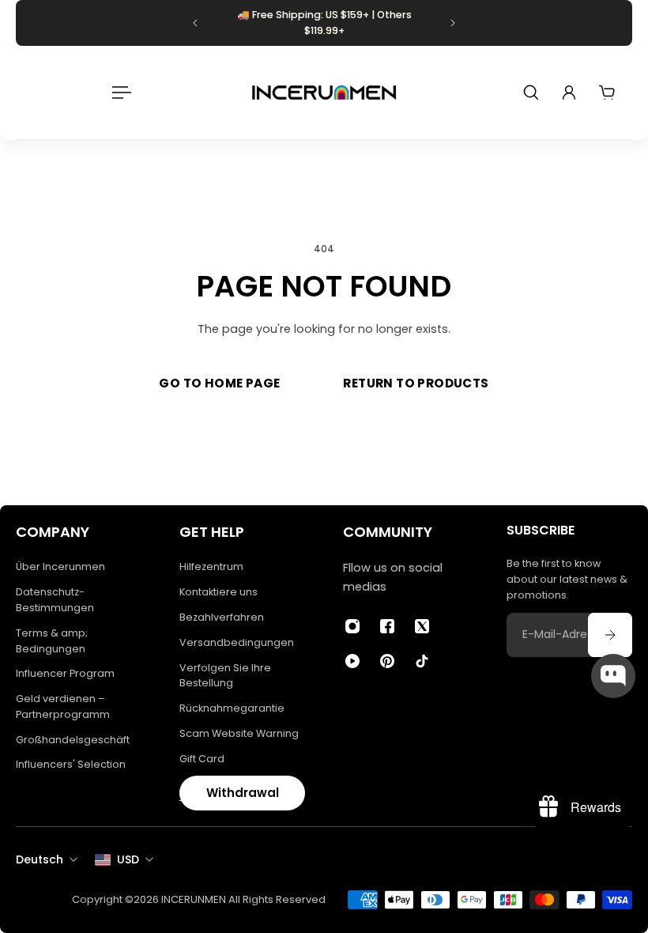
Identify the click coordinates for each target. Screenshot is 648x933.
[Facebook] (387, 626)
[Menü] (118, 92)
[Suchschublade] (531, 92)
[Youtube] (352, 661)
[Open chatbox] (613, 676)
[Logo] (324, 92)
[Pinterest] (387, 661)
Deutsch (39, 859)
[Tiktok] (422, 661)
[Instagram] (352, 626)
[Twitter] (422, 626)
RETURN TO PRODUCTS (415, 383)
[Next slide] (453, 23)
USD (128, 859)
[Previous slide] (195, 23)
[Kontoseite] (569, 92)
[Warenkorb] (607, 92)
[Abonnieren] (610, 635)
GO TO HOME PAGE (219, 383)
